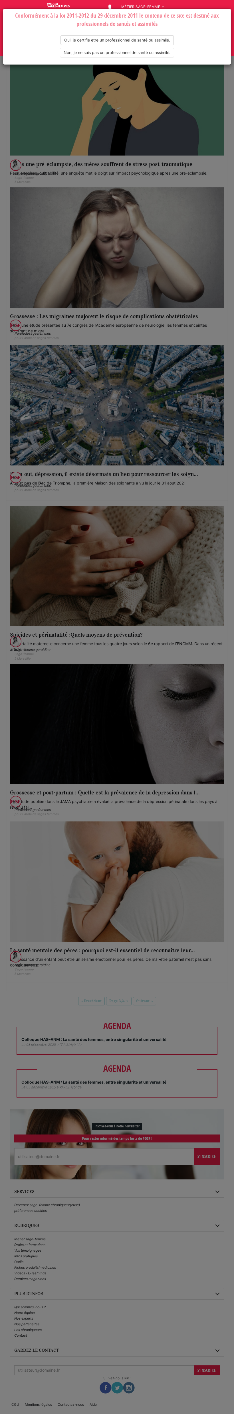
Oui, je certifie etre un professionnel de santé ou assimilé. (117, 40)
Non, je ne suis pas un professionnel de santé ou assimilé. (117, 52)
